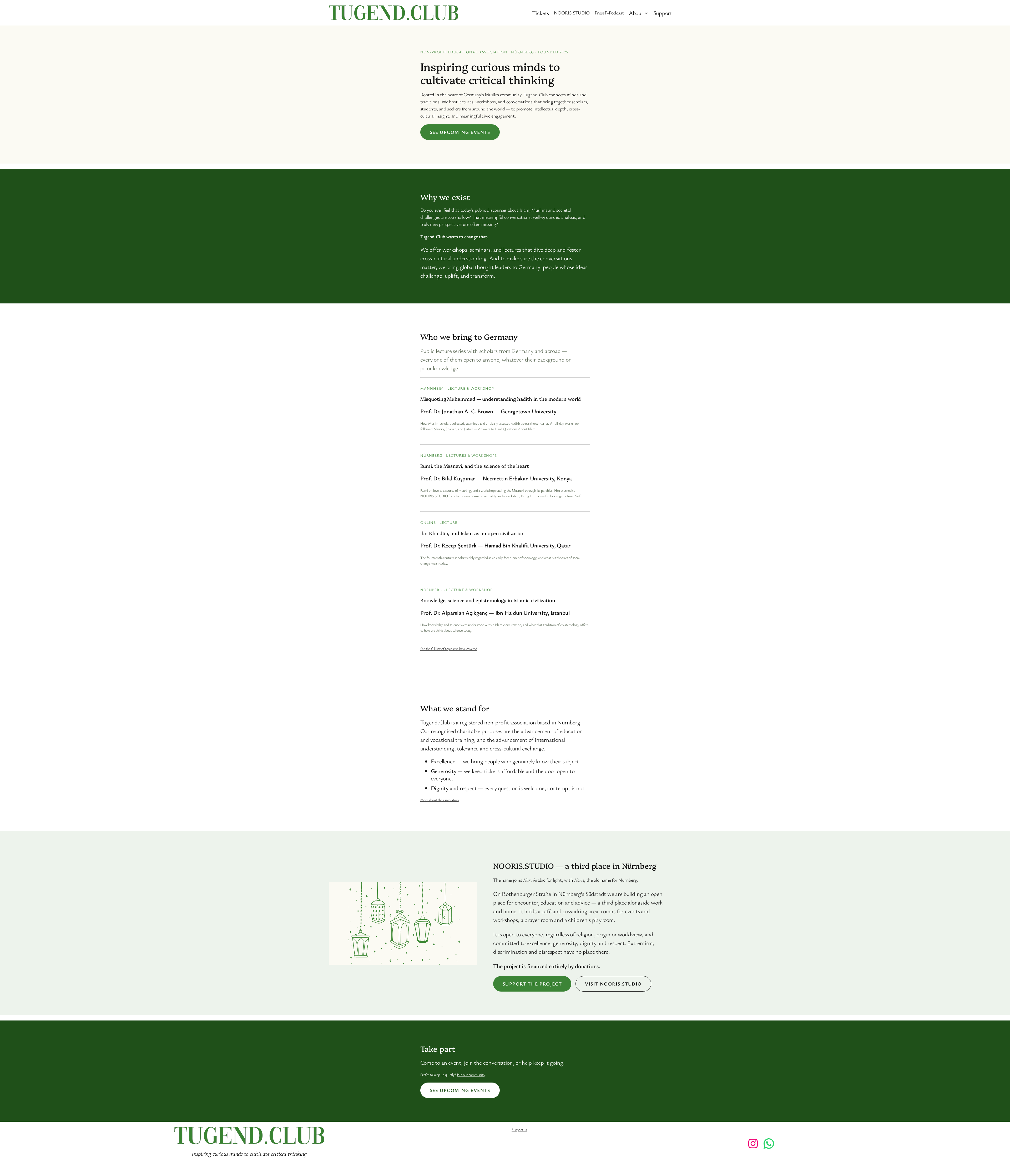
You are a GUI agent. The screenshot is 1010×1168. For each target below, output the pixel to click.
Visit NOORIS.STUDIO (613, 984)
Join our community (471, 1074)
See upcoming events (460, 132)
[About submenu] (646, 12)
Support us (519, 1129)
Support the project (532, 984)
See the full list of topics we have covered (448, 648)
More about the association (439, 799)
